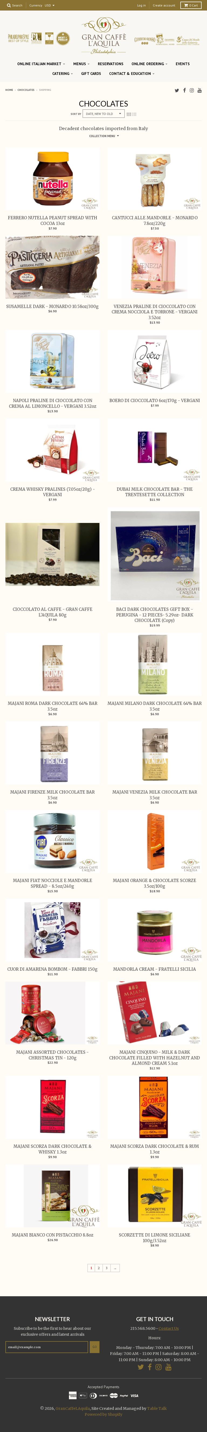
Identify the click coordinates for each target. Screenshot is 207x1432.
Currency (35, 6)
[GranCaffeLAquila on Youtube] (200, 90)
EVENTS (183, 63)
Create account (164, 5)
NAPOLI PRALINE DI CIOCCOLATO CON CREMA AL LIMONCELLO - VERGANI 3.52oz (52, 403)
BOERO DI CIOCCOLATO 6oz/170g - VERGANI (154, 400)
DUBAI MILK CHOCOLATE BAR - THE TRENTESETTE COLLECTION (155, 492)
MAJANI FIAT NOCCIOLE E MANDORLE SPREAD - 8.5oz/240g (52, 883)
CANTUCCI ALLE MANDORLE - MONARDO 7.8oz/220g (155, 220)
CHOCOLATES (26, 90)
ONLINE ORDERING (148, 63)
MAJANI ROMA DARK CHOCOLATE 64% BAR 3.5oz (52, 706)
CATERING (60, 73)
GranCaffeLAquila (73, 1408)
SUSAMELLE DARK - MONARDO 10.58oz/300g (52, 306)
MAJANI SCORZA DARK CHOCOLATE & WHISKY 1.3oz (52, 1149)
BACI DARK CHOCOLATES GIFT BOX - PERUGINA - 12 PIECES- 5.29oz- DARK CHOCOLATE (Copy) (154, 615)
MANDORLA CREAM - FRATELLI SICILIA (154, 969)
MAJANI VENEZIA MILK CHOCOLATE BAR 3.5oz (154, 795)
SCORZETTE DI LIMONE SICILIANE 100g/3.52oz (154, 1237)
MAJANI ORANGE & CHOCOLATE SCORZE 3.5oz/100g (154, 883)
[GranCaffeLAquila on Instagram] (192, 90)
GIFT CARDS (91, 73)
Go (94, 1347)
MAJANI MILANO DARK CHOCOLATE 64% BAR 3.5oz (155, 706)
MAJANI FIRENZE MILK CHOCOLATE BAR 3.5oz (52, 795)
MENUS (79, 63)
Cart (193, 5)
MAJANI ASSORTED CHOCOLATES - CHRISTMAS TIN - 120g (52, 1055)
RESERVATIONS (110, 63)
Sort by (76, 113)
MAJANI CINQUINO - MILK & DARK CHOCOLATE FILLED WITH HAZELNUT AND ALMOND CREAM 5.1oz (154, 1058)
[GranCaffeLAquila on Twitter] (177, 90)
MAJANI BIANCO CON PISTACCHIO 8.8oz (52, 1235)
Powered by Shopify (103, 1414)
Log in (141, 5)
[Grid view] (129, 114)
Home (9, 90)
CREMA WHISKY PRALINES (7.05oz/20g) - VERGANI (52, 492)
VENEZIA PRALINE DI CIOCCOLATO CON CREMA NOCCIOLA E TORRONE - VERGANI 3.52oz (155, 312)
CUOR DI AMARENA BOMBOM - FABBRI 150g (52, 969)
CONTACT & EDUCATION (130, 73)
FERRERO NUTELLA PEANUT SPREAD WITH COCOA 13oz (52, 220)
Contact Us (168, 1328)
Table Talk (157, 1408)
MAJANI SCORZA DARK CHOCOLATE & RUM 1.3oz (154, 1149)
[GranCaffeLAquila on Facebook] (184, 90)
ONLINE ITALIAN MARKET (39, 63)
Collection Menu (102, 136)
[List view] (134, 114)
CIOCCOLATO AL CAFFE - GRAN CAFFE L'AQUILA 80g (52, 612)
